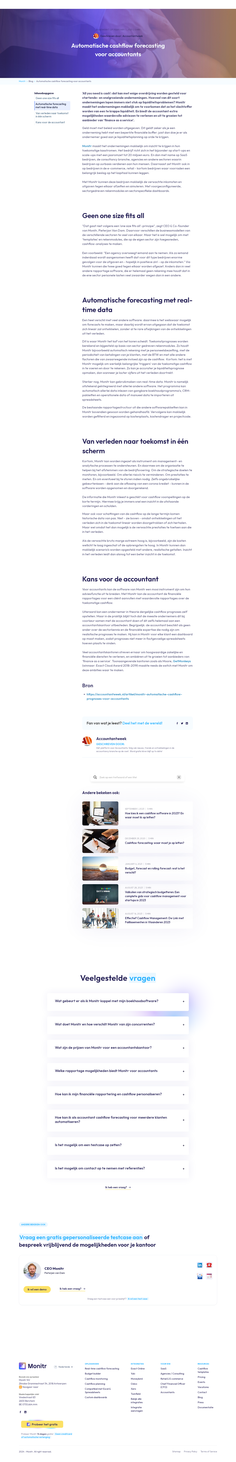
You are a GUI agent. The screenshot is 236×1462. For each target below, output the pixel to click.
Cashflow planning (95, 1383)
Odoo (134, 1383)
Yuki (133, 1373)
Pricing (201, 1377)
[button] (63, 1366)
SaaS (163, 1368)
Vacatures (203, 1387)
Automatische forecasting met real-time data (51, 105)
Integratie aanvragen (137, 1409)
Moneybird (137, 1378)
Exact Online (138, 1368)
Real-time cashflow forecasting (102, 1368)
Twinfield (135, 1393)
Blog (200, 1397)
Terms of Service (208, 1451)
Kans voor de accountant (50, 122)
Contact (202, 1392)
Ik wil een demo (37, 1289)
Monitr (87, 146)
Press (201, 1402)
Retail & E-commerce (172, 1378)
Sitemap (176, 1451)
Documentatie (205, 1407)
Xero (133, 1388)
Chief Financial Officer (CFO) (173, 1385)
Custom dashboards (96, 1397)
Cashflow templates (203, 1370)
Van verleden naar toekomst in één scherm (52, 114)
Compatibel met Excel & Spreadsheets (98, 1390)
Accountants (168, 1392)
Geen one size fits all (47, 98)
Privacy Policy (190, 1451)
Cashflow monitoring (96, 1378)
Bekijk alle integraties (137, 1400)
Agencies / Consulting (172, 1373)
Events (201, 1382)
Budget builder (93, 1373)
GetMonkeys (182, 661)
